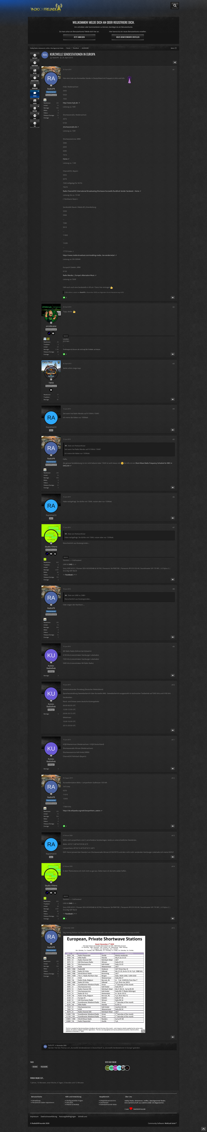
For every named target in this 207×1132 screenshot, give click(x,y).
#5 (174, 439)
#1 (174, 69)
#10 (173, 685)
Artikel (46, 105)
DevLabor (69, 1102)
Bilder (45, 110)
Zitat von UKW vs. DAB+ (76, 595)
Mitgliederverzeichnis (108, 1101)
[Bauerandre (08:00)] (123, 1068)
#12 (173, 778)
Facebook (69, 575)
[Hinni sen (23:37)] (107, 1068)
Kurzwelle (44, 1067)
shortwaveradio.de (70, 127)
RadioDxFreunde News (108, 1104)
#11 (173, 740)
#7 (174, 527)
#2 (174, 307)
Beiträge (46, 108)
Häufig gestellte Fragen (74, 1101)
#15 (173, 928)
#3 (174, 364)
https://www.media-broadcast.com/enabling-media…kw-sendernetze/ (89, 255)
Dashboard (104, 1102)
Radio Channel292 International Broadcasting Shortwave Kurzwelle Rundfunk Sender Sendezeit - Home (101, 191)
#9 (174, 646)
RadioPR (56, 58)
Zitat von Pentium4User (76, 446)
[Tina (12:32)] (119, 1068)
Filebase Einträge (49, 115)
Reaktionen (47, 103)
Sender (35, 1067)
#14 (173, 866)
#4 (174, 409)
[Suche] (175, 5)
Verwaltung (36, 1101)
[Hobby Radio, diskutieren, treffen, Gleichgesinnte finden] (46, 8)
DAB (70, 564)
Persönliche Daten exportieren (43, 1102)
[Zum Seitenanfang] (203, 1129)
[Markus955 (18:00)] (115, 1068)
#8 (174, 589)
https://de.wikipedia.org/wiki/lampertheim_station (81, 810)
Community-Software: (162, 1123)
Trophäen (46, 344)
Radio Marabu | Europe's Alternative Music (79, 275)
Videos (46, 113)
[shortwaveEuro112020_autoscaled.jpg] (104, 984)
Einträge (46, 118)
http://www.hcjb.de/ (70, 103)
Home (65, 159)
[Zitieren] (173, 297)
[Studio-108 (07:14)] (127, 1068)
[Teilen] (175, 62)
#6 (174, 497)
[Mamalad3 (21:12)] (111, 1068)
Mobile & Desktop (72, 1104)
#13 (173, 835)
